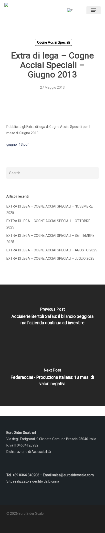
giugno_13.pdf (17, 144)
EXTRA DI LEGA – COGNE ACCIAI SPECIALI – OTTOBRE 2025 (48, 224)
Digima (53, 481)
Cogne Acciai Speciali (53, 42)
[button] (93, 10)
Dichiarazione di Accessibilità (28, 452)
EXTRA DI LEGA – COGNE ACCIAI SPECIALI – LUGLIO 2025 (50, 258)
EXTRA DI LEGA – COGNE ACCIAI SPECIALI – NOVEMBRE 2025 (49, 209)
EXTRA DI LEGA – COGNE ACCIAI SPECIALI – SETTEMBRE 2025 (50, 239)
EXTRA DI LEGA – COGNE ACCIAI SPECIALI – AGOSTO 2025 (51, 250)
